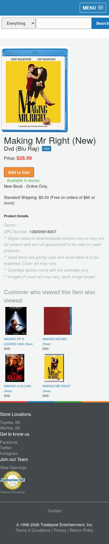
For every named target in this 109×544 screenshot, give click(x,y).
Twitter (6, 447)
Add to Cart (19, 172)
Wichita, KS (10, 428)
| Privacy (59, 530)
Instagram (9, 453)
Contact (54, 510)
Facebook (9, 442)
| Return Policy (80, 530)
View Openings (13, 467)
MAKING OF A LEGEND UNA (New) (18, 341)
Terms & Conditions (33, 530)
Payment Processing (13, 492)
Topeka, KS (10, 422)
